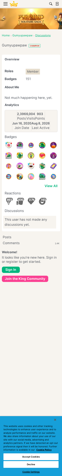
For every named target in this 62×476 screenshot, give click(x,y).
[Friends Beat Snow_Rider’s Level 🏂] (53, 176)
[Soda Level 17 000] (8, 155)
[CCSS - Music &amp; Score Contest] (20, 166)
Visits (30, 118)
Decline (31, 464)
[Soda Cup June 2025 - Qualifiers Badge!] (42, 166)
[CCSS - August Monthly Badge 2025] (53, 155)
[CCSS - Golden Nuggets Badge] (53, 166)
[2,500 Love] (42, 155)
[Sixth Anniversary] (8, 145)
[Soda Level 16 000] (42, 176)
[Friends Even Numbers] (8, 176)
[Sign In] (57, 4)
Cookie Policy (44, 449)
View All (51, 186)
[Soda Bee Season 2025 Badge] (20, 176)
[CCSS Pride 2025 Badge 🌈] (42, 145)
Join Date (21, 128)
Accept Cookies (31, 456)
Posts (21, 118)
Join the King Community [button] (25, 279)
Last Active (40, 128)
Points (40, 118)
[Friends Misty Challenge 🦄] (8, 166)
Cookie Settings (31, 471)
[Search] (51, 4)
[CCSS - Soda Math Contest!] (31, 155)
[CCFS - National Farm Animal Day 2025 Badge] (31, 176)
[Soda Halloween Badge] (53, 145)
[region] (31, 446)
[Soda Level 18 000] (20, 145)
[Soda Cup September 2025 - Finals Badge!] (20, 155)
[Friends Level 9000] (31, 145)
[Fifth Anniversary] (31, 166)
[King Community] (14, 4)
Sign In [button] (10, 270)
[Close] (55, 420)
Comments (31, 243)
